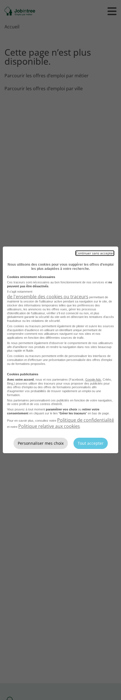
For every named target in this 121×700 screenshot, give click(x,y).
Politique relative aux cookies (49, 426)
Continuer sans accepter (95, 253)
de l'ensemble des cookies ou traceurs (47, 296)
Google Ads (93, 379)
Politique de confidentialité (85, 420)
